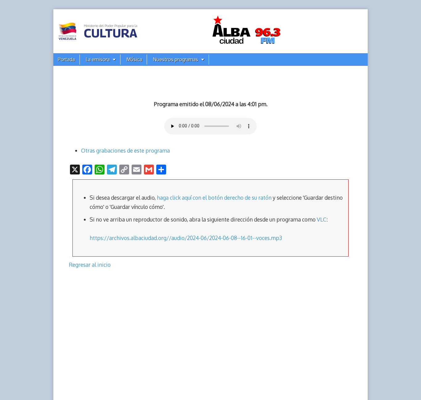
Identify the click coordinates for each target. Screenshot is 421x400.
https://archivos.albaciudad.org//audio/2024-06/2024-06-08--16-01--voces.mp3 (186, 237)
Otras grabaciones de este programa (125, 150)
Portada (66, 59)
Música (134, 59)
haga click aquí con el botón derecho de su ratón (214, 197)
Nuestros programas (175, 59)
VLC (321, 219)
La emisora (98, 59)
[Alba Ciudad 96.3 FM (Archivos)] (210, 31)
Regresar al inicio (90, 264)
